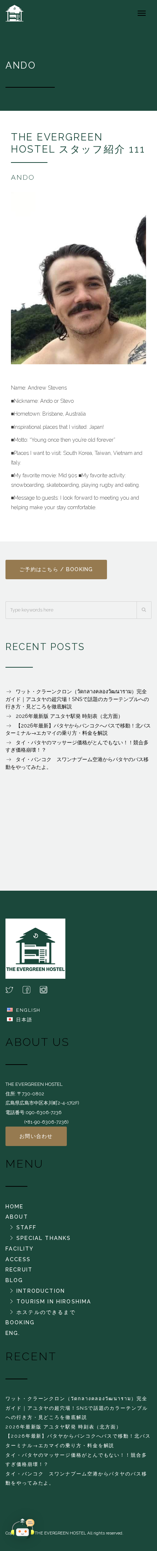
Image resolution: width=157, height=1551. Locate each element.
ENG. (12, 1333)
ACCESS (18, 1259)
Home (14, 1206)
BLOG (14, 1280)
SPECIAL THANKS (43, 1238)
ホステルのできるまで (46, 1312)
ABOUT (16, 1217)
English (28, 1010)
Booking (20, 1322)
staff (26, 1227)
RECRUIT (18, 1269)
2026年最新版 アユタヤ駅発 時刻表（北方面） (69, 716)
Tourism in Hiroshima (53, 1301)
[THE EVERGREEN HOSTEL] (19, 13)
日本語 (24, 1019)
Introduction (40, 1291)
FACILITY (19, 1248)
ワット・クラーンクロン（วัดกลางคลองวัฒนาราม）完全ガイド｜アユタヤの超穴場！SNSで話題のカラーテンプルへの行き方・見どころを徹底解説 (77, 698)
